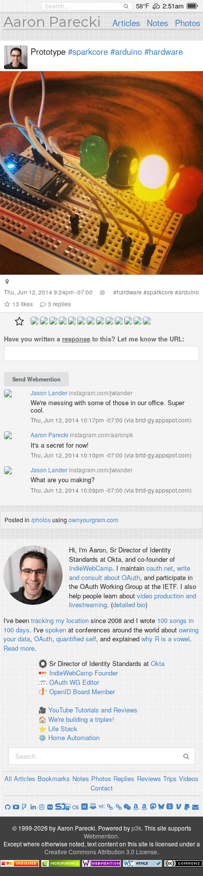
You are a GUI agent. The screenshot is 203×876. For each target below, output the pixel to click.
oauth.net (159, 568)
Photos (187, 23)
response (76, 338)
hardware (129, 292)
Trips (170, 778)
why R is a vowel (165, 638)
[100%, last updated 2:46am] (192, 6)
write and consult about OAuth (129, 572)
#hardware (163, 51)
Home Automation (74, 737)
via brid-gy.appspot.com (158, 420)
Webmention (101, 836)
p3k (136, 828)
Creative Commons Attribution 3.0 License (100, 851)
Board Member (94, 691)
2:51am (173, 5)
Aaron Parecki (52, 21)
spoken (55, 629)
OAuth (43, 638)
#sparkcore (88, 51)
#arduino (126, 51)
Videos (189, 778)
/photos (41, 519)
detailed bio (129, 604)
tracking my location (60, 620)
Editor (90, 682)
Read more (18, 648)
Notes (157, 23)
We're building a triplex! (81, 719)
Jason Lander (49, 393)
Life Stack (62, 728)
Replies (124, 778)
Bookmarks (53, 778)
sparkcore (160, 292)
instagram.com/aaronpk (101, 435)
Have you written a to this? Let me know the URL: (94, 338)
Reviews (149, 778)
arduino (188, 292)
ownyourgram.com (93, 519)
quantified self (76, 638)
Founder (106, 673)
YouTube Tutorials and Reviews (92, 709)
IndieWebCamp (90, 568)
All (8, 778)
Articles (126, 23)
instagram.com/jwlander (101, 393)
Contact (102, 788)
